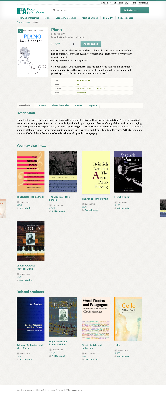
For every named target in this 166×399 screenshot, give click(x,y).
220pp (79, 84)
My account (130, 3)
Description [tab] (25, 105)
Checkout (118, 3)
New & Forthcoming (29, 18)
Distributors (106, 3)
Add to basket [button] (26, 208)
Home (21, 22)
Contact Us (143, 3)
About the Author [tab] (60, 105)
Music (47, 18)
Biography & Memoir (66, 18)
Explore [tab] (93, 105)
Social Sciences (125, 18)
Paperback (81, 92)
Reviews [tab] (79, 105)
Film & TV (108, 18)
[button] (20, 31)
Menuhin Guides (90, 18)
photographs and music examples (91, 88)
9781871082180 (83, 80)
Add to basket (91, 44)
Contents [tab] (41, 105)
